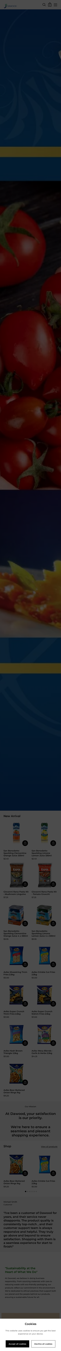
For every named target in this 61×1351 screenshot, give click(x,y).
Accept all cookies (17, 1344)
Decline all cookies (43, 1344)
